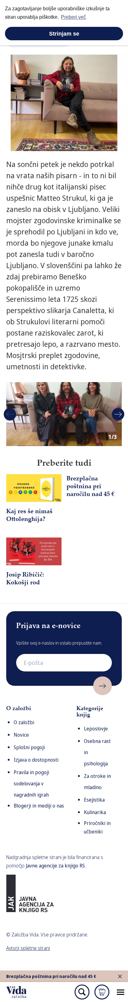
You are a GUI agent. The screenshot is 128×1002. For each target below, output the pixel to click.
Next (118, 414)
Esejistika (94, 799)
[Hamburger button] (120, 992)
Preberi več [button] (73, 17)
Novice (21, 734)
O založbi (24, 722)
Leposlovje (96, 728)
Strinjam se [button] (64, 34)
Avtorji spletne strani (28, 948)
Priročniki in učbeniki (97, 827)
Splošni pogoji (29, 747)
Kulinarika (95, 812)
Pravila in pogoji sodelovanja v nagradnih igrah (31, 783)
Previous (10, 414)
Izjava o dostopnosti (36, 759)
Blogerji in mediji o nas (39, 805)
